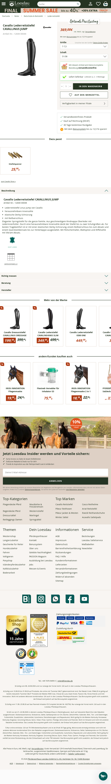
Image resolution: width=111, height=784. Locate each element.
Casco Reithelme (90, 504)
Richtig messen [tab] (8, 276)
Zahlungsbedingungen (66, 572)
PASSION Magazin (37, 556)
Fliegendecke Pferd (12, 504)
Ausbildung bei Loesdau (41, 560)
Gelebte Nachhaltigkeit (40, 552)
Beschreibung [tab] (8, 190)
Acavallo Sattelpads (91, 517)
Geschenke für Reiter (13, 544)
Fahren (6, 552)
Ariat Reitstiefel (89, 508)
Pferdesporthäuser (38, 536)
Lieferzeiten (61, 564)
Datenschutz (62, 544)
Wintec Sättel (62, 517)
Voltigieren (8, 556)
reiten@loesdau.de (65, 681)
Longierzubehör (10, 540)
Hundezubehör (10, 548)
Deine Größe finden (100, 43)
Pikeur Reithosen (64, 508)
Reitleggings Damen (12, 519)
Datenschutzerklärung (32, 490)
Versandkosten (90, 32)
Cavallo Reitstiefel (64, 504)
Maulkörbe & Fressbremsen (36, 505)
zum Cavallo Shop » (8, 181)
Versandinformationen (66, 568)
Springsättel (35, 519)
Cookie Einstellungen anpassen (89, 763)
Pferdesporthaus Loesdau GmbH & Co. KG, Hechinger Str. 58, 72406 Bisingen (59, 759)
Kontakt (33, 540)
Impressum (61, 540)
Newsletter (87, 548)
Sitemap (59, 580)
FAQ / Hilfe (61, 556)
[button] (3, 4)
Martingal (34, 515)
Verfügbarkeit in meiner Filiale (76, 103)
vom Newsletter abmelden (75, 490)
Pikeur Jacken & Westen (67, 513)
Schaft (68, 52)
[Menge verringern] (62, 86)
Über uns (33, 548)
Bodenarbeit (9, 572)
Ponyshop (7, 560)
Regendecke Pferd (11, 511)
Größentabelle (10, 264)
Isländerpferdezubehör (14, 564)
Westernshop (9, 536)
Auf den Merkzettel (87, 95)
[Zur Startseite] (19, 4)
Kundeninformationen (66, 560)
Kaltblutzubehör (11, 568)
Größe (65, 42)
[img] (105, 5)
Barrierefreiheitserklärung (68, 548)
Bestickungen (88, 536)
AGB (58, 536)
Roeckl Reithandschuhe (93, 513)
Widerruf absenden (65, 576)
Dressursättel (9, 515)
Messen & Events (37, 568)
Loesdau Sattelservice (92, 540)
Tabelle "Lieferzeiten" (76, 754)
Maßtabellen (88, 544)
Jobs (31, 564)
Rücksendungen (63, 552)
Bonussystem (72, 37)
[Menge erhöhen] (70, 86)
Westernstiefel (36, 511)
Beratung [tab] (6, 283)
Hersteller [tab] (6, 290)
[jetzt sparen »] (55, 11)
